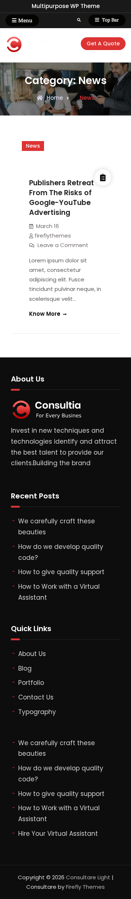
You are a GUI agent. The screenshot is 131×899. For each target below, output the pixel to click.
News (33, 145)
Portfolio (31, 682)
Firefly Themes (85, 887)
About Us (32, 653)
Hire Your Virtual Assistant (58, 833)
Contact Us (35, 697)
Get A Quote (103, 43)
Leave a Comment (62, 245)
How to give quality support (61, 572)
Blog (25, 668)
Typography (37, 712)
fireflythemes (53, 235)
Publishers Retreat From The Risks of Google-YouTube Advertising (61, 197)
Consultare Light (88, 877)
